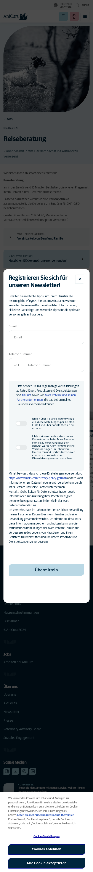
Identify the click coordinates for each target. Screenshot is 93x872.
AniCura (26, 395)
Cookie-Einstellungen (47, 836)
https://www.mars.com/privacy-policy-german (38, 478)
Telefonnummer (20, 354)
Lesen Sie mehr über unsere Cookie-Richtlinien (45, 815)
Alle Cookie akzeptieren (47, 863)
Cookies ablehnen (46, 849)
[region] (46, 832)
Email (13, 326)
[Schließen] (79, 279)
